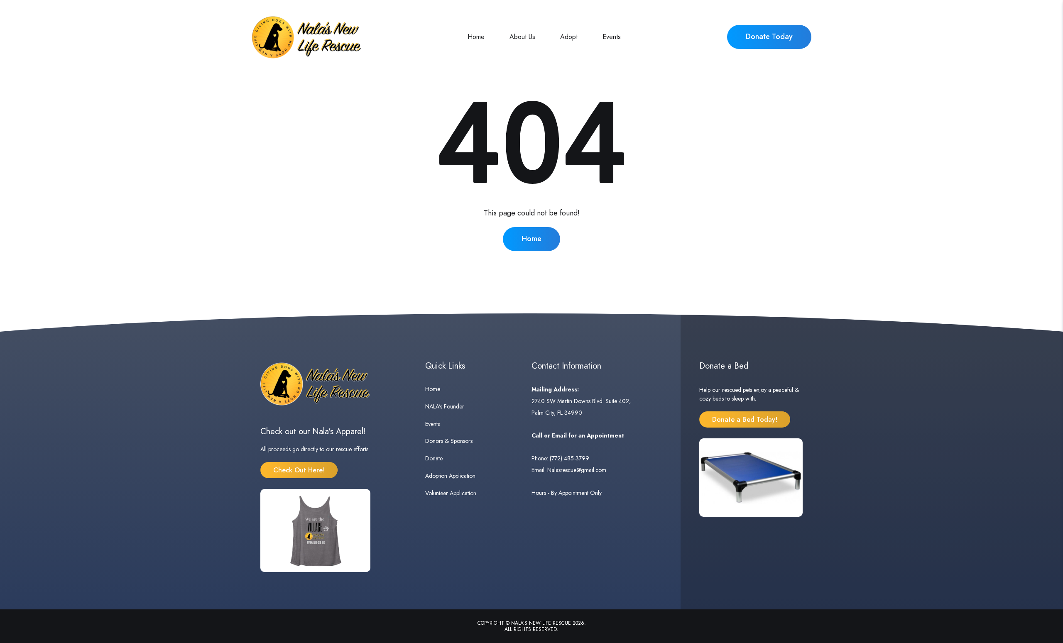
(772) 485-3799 (569, 458)
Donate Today (769, 36)
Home (476, 37)
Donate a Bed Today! (744, 419)
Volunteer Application (450, 493)
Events (612, 37)
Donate (434, 458)
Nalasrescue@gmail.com (576, 470)
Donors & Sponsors (449, 441)
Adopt (569, 37)
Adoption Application (450, 476)
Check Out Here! (299, 470)
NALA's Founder (444, 406)
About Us (522, 37)
